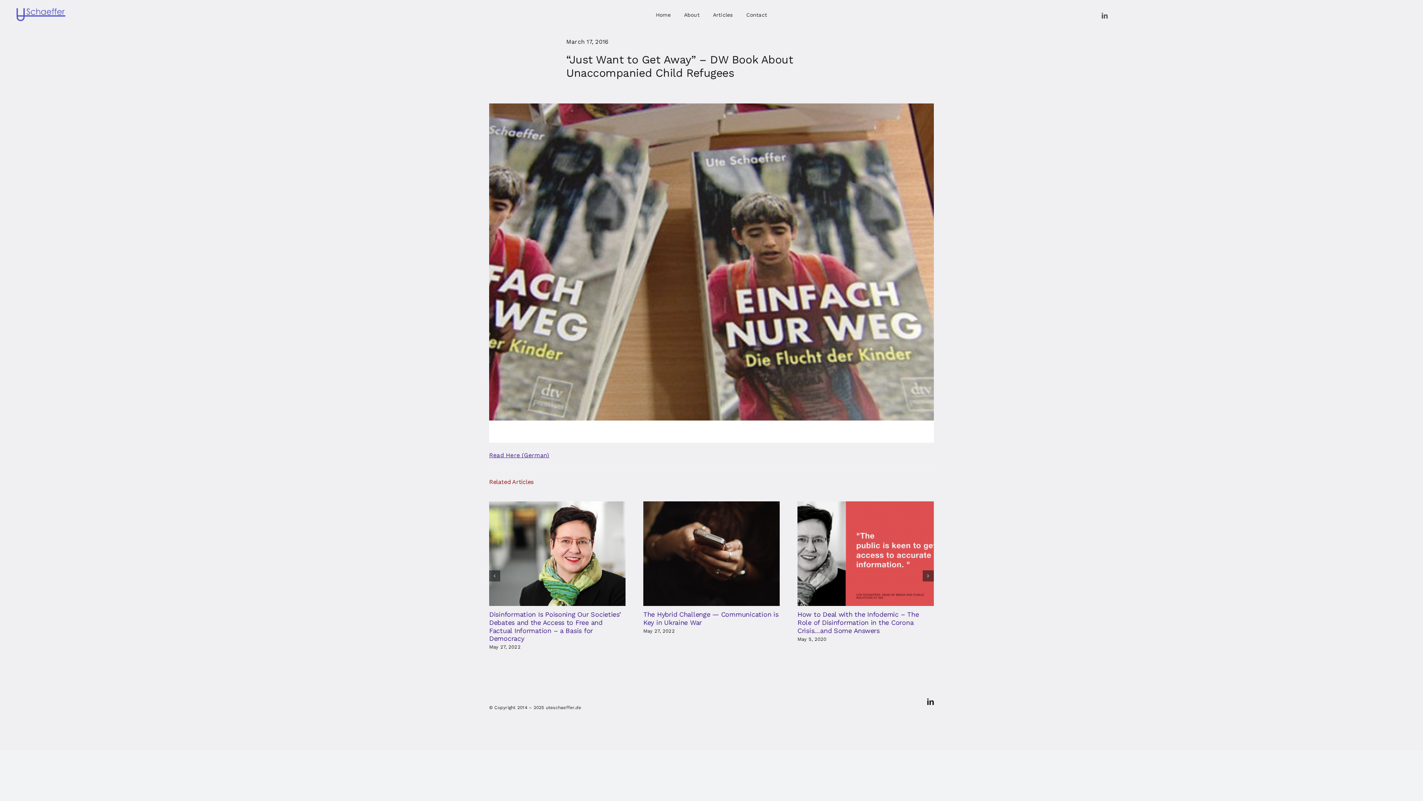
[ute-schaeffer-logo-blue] (41, 9)
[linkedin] (1105, 16)
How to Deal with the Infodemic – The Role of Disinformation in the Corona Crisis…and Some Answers (858, 622)
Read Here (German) (519, 455)
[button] (494, 575)
